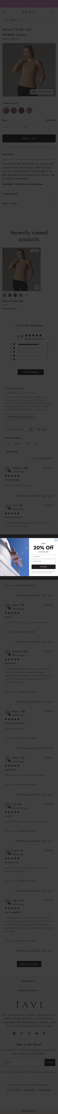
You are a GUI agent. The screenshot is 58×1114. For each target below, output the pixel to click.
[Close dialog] (55, 540)
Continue (43, 567)
